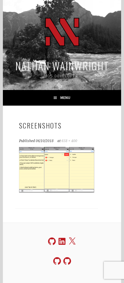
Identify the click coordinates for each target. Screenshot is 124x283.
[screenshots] (56, 191)
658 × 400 (69, 141)
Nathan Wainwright (62, 65)
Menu (65, 97)
